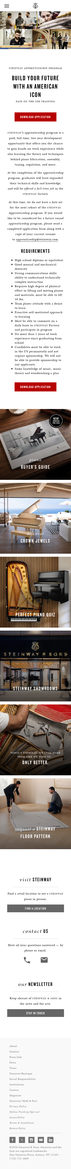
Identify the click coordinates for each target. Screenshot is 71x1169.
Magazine (15, 1095)
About (13, 1046)
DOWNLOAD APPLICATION (35, 117)
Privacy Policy (18, 1106)
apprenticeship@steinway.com (37, 239)
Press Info (15, 1057)
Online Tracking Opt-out (24, 1112)
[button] (27, 963)
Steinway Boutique (20, 1073)
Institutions (16, 1084)
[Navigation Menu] (6, 6)
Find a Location (35, 908)
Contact (14, 1051)
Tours (12, 1068)
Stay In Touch (35, 1013)
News (12, 1062)
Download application (35, 387)
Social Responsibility (22, 1079)
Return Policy (17, 1128)
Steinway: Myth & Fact (23, 1101)
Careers (14, 1090)
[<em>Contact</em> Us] (44, 963)
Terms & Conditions (21, 1123)
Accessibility (17, 1117)
